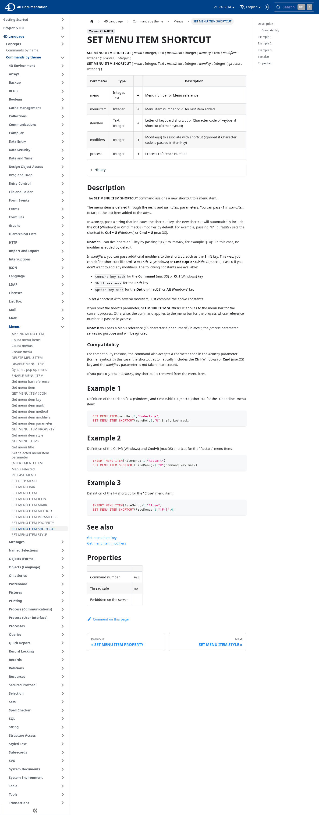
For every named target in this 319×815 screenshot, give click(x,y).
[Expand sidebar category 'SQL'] (62, 718)
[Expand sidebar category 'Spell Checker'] (62, 710)
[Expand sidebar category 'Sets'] (62, 702)
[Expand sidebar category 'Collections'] (62, 116)
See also (263, 57)
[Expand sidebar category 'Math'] (62, 318)
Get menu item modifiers (106, 543)
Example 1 (265, 37)
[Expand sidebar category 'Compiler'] (62, 133)
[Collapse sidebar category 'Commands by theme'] (62, 57)
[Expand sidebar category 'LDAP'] (62, 284)
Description (265, 24)
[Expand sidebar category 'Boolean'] (62, 99)
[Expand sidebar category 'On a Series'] (62, 575)
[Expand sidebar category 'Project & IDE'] (62, 28)
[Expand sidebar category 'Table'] (62, 786)
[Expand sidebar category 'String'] (62, 727)
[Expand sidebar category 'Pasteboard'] (62, 584)
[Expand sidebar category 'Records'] (62, 660)
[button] (36, 44)
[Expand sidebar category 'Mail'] (62, 310)
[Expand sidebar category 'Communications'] (62, 125)
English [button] (252, 7)
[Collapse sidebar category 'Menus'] (62, 327)
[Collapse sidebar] (35, 810)
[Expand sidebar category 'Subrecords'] (62, 752)
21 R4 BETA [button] (222, 7)
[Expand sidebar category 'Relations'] (62, 668)
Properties (265, 63)
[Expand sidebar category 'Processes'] (62, 626)
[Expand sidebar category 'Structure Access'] (62, 735)
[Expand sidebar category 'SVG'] (62, 761)
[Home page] (91, 21)
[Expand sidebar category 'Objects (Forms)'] (62, 559)
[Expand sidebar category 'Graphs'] (62, 226)
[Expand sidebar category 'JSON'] (62, 268)
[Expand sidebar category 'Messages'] (62, 542)
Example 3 (265, 50)
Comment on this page (110, 619)
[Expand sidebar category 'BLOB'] (62, 91)
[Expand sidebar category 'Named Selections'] (62, 550)
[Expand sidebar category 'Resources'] (62, 676)
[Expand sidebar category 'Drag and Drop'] (62, 175)
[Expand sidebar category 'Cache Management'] (62, 108)
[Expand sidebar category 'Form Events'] (62, 200)
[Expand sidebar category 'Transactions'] (62, 803)
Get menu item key (102, 537)
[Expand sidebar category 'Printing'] (62, 601)
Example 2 (265, 43)
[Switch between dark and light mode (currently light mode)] (267, 7)
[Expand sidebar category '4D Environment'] (62, 66)
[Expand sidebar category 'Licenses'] (62, 293)
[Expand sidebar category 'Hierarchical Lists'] (62, 234)
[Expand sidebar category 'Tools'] (62, 794)
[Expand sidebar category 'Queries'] (62, 634)
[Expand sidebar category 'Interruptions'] (62, 259)
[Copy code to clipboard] (241, 416)
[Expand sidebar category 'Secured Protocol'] (62, 685)
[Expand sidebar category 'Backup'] (62, 83)
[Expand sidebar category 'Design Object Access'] (62, 167)
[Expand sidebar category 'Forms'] (62, 209)
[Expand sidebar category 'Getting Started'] (62, 19)
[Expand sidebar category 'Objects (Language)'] (62, 567)
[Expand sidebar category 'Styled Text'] (62, 744)
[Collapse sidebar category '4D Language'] (62, 36)
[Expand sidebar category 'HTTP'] (62, 242)
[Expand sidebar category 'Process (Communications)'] (62, 609)
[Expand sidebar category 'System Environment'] (62, 777)
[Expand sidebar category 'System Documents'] (62, 769)
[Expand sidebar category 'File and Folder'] (62, 192)
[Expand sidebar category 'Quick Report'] (62, 643)
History (100, 169)
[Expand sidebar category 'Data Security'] (62, 150)
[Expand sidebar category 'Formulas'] (62, 217)
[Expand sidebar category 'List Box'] (62, 301)
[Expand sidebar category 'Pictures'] (62, 592)
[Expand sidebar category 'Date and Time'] (62, 158)
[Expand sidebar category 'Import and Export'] (62, 251)
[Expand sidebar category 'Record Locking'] (62, 651)
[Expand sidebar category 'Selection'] (62, 693)
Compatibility (270, 30)
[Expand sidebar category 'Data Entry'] (62, 141)
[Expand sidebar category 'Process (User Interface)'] (62, 617)
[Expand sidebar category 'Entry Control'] (62, 184)
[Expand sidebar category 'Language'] (62, 276)
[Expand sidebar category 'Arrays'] (62, 74)
